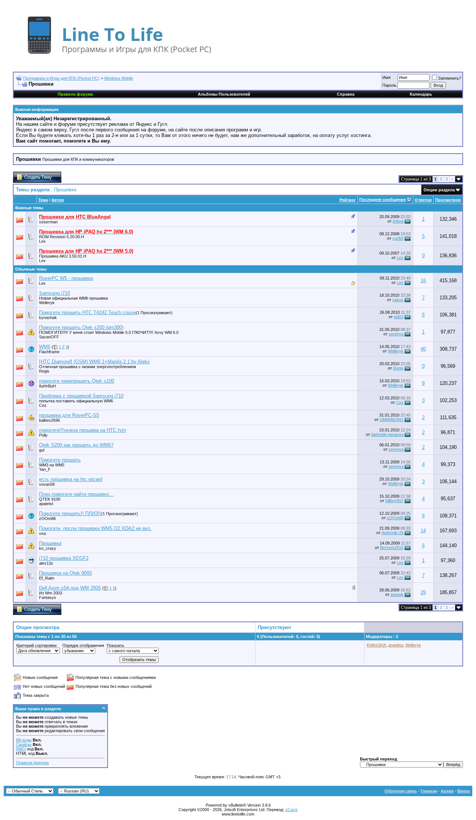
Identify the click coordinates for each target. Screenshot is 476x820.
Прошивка (50, 543)
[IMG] (21, 749)
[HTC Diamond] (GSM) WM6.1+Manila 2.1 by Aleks (94, 361)
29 (423, 592)
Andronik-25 (392, 532)
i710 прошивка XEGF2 (64, 558)
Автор (57, 200)
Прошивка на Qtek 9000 (65, 573)
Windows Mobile (118, 78)
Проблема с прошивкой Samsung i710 (81, 396)
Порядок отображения (83, 645)
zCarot (291, 809)
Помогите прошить (60, 460)
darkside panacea (387, 434)
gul (41, 450)
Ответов (423, 200)
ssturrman (48, 222)
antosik (396, 594)
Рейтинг (348, 200)
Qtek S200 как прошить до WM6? (76, 445)
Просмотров (448, 200)
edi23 (398, 317)
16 (423, 280)
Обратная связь (401, 791)
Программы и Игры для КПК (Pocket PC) (61, 78)
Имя (386, 77)
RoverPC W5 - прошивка (66, 278)
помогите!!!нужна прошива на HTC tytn (82, 430)
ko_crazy (47, 548)
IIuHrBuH (47, 386)
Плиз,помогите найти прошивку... (76, 494)
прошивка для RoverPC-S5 (69, 415)
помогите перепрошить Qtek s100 (76, 381)
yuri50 (397, 238)
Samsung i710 (54, 293)
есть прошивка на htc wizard (70, 479)
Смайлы (24, 744)
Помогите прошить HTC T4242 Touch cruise (87, 312)
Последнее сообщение (382, 199)
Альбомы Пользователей (224, 94)
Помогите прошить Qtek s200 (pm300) (81, 327)
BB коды (24, 740)
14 (423, 530)
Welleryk (47, 302)
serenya (396, 334)
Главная (429, 791)
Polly (43, 435)
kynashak (48, 317)
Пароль (389, 85)
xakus (397, 299)
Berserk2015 (391, 547)
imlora (398, 221)
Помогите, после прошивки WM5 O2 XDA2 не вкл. (95, 528)
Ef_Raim (46, 578)
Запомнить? (449, 78)
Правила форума (32, 762)
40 (423, 349)
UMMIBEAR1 (391, 419)
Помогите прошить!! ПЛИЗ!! (70, 513)
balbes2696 (49, 420)
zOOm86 (395, 518)
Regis (44, 371)
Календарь (421, 94)
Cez (42, 405)
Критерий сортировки (36, 645)
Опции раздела (439, 190)
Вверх (463, 791)
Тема (43, 200)
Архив (447, 791)
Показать (115, 645)
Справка (345, 94)
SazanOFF (49, 337)
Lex (42, 241)
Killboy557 (394, 500)
